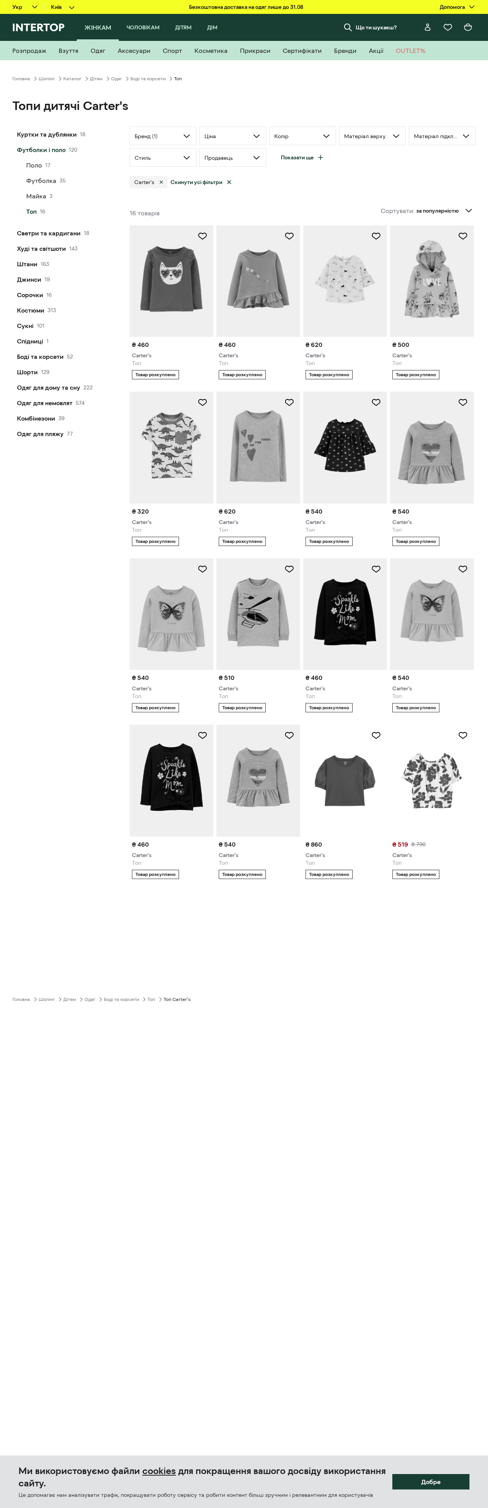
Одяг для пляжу (40, 434)
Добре (431, 1482)
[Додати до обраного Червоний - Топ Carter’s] (376, 735)
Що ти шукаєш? (376, 27)
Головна (21, 78)
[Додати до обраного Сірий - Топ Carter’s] (463, 402)
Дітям (96, 78)
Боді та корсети (147, 78)
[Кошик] (468, 27)
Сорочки (30, 295)
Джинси (29, 279)
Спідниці (30, 341)
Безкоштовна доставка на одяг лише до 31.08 (246, 7)
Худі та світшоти (41, 248)
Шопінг (47, 78)
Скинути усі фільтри (196, 182)
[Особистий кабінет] (428, 27)
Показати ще (297, 157)
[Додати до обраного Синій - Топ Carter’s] (376, 569)
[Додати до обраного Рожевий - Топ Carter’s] (202, 236)
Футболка (41, 181)
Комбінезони (36, 418)
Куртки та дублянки (47, 134)
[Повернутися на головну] (38, 27)
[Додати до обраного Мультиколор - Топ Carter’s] (463, 236)
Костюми (30, 310)
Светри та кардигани (49, 233)
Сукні (25, 326)
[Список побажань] (448, 27)
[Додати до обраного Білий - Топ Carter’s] (376, 236)
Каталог (72, 78)
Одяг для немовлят (45, 403)
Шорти (27, 372)
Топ (31, 211)
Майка (36, 196)
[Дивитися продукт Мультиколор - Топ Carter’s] (171, 447)
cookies (159, 1471)
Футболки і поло (41, 150)
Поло (34, 165)
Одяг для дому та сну (48, 387)
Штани (27, 264)
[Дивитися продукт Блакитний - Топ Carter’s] (258, 614)
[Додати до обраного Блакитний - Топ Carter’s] (289, 569)
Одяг (116, 78)
